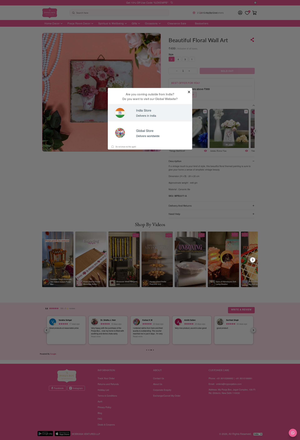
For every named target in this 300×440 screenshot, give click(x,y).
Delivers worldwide (148, 136)
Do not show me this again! (125, 146)
